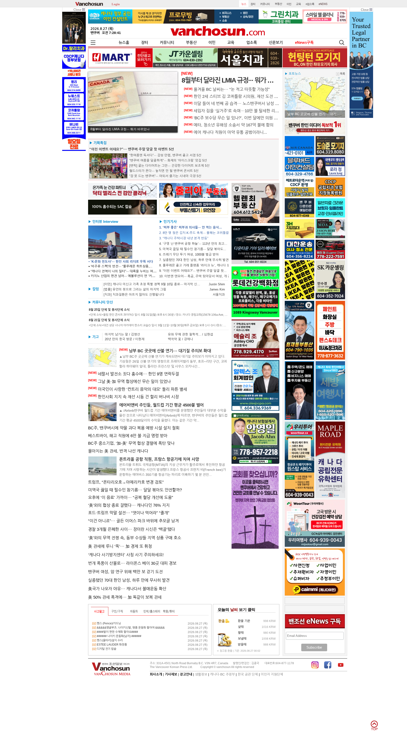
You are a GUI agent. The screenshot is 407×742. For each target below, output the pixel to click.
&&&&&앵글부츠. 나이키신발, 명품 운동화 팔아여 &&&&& (128, 627)
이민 (212, 42)
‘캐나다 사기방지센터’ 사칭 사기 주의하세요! (126, 554)
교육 (230, 42)
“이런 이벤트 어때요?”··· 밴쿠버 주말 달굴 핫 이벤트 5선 (131, 149)
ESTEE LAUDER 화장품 (109, 644)
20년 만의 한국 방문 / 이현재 (124, 339)
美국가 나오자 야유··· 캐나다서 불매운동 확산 (127, 588)
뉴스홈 (124, 42)
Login (116, 3)
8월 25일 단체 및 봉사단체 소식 (109, 309)
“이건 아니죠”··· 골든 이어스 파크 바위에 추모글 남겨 (133, 520)
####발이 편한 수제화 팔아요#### (115, 632)
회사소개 (156, 674)
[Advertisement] (314, 600)
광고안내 (186, 674)
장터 (144, 42)
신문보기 (276, 42)
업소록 (251, 42)
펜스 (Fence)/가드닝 (106, 623)
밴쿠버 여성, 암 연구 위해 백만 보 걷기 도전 (125, 571)
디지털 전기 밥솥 (104, 649)
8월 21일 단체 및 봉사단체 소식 (109, 320)
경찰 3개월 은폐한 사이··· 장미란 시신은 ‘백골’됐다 (131, 529)
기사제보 (171, 674)
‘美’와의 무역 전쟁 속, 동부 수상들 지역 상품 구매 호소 (134, 537)
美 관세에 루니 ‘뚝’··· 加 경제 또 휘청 (120, 546)
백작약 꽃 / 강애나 (180, 339)
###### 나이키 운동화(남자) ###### (116, 636)
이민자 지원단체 (272, 674)
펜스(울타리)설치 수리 (107, 640)
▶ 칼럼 (93, 289)
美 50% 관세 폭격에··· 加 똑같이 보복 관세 (125, 597)
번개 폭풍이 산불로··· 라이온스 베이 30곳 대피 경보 (132, 563)
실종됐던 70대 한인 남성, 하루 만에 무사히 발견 (129, 580)
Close (77, 10)
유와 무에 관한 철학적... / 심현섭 (190, 334)
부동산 (191, 42)
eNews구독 (304, 42)
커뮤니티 (167, 42)
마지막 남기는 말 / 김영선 (122, 334)
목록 (342, 73)
